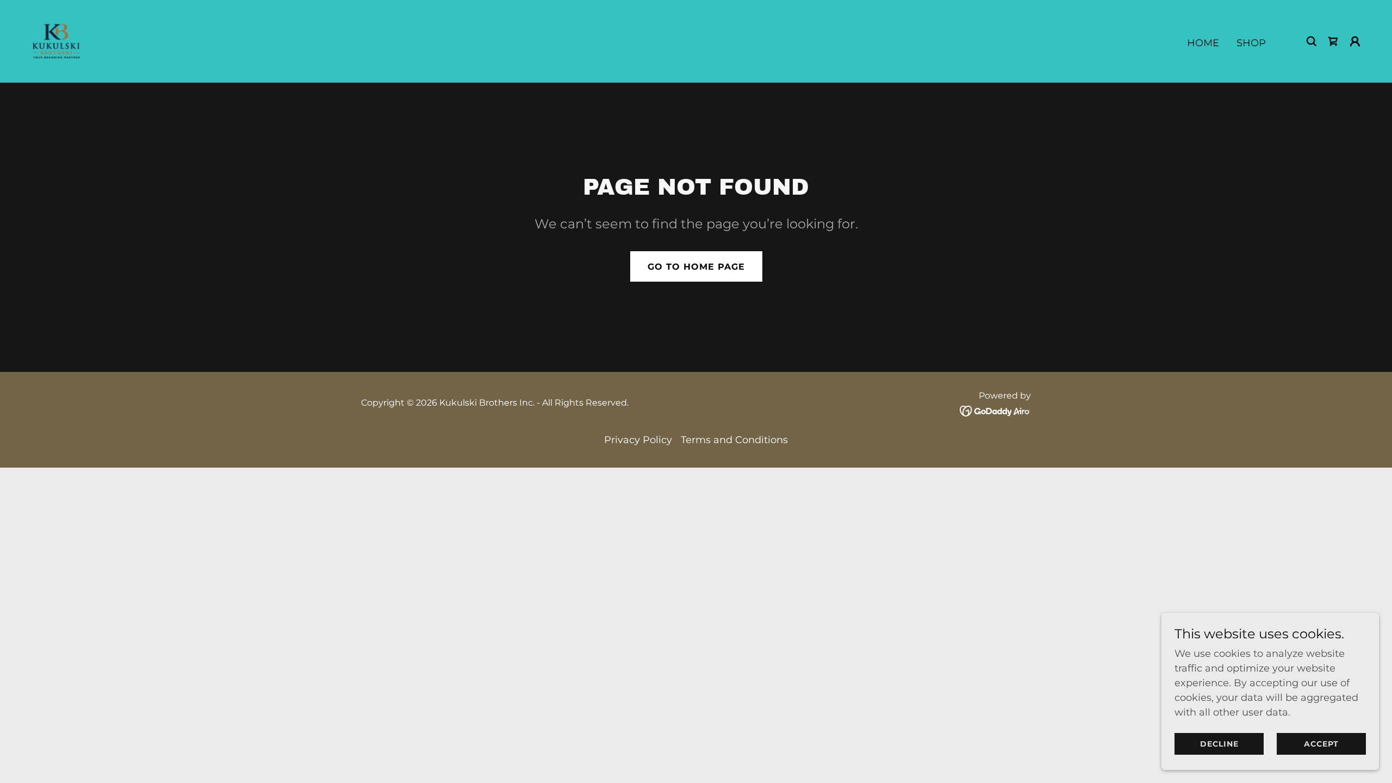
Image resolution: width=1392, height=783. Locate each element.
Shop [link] (1251, 43)
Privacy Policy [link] (638, 440)
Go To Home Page (696, 267)
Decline (1219, 744)
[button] (1355, 41)
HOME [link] (1203, 43)
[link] (56, 41)
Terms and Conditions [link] (734, 440)
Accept (1321, 744)
